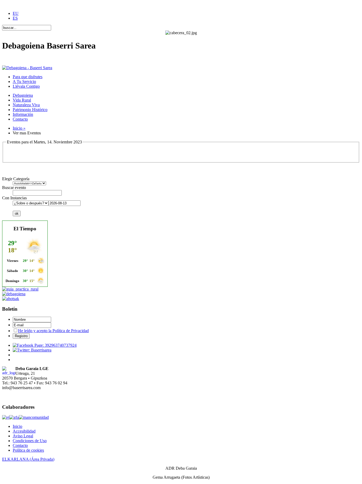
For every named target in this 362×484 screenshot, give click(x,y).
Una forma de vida (17, 58)
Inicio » (19, 128)
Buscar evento (14, 187)
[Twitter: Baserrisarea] (32, 350)
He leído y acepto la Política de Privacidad (53, 330)
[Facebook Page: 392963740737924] (45, 345)
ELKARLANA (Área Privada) (28, 459)
